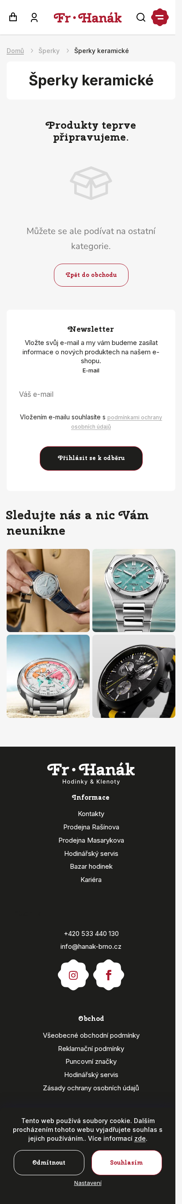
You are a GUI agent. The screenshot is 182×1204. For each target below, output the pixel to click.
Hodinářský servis (91, 853)
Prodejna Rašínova (91, 827)
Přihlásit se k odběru (91, 458)
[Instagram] (73, 970)
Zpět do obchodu (91, 275)
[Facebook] (108, 970)
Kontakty (91, 813)
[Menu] (160, 17)
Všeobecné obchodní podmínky (91, 1035)
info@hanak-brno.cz (91, 946)
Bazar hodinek (91, 866)
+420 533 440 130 (91, 933)
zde (140, 1138)
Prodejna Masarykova (91, 840)
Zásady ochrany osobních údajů (91, 1088)
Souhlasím (126, 1162)
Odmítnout (48, 1162)
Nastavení (88, 1182)
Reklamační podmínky (91, 1048)
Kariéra (91, 879)
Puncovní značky (91, 1061)
